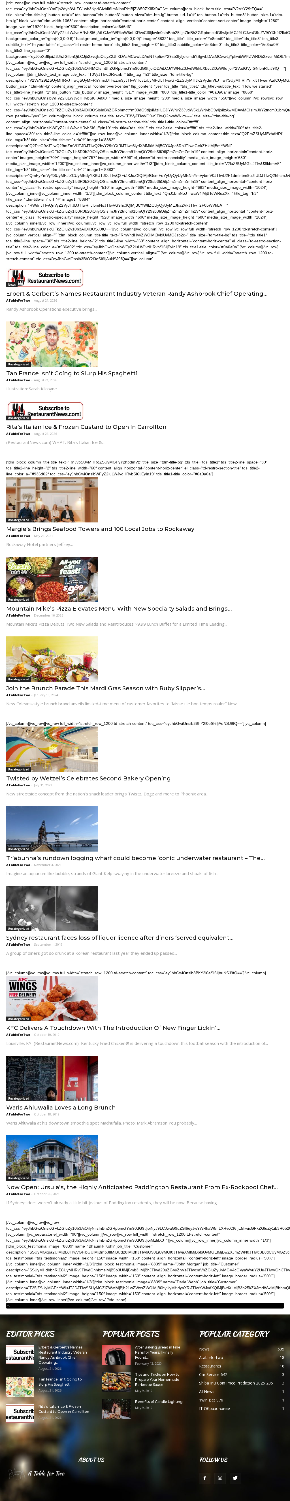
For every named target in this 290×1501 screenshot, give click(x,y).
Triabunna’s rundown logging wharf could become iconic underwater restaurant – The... (135, 858)
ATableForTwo (18, 300)
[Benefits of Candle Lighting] (116, 1409)
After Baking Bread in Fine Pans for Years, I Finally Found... (157, 1352)
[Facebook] (204, 1478)
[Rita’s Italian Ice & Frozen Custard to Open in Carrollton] (145, 410)
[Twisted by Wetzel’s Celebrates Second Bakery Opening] (145, 749)
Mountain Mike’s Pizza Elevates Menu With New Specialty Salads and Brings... (119, 608)
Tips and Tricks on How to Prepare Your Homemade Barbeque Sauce (157, 1379)
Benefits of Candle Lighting (159, 1402)
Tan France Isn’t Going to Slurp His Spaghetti (71, 373)
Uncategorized (18, 364)
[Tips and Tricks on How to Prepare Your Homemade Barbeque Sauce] (116, 1382)
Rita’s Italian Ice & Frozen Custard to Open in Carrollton (86, 427)
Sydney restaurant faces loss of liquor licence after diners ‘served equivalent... (120, 937)
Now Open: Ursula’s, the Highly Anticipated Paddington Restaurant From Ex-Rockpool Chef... (142, 1187)
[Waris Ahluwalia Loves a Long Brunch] (145, 1078)
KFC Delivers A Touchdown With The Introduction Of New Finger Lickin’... (113, 1027)
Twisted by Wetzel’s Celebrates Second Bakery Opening (88, 778)
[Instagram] (220, 1478)
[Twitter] (235, 1478)
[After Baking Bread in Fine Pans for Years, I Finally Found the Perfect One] (116, 1355)
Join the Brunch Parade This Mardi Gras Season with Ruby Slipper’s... (105, 688)
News (12, 285)
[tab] (145, 1306)
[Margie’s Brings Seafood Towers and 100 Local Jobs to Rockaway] (145, 499)
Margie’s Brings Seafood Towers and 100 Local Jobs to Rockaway (100, 529)
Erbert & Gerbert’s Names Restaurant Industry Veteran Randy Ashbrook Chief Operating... (137, 293)
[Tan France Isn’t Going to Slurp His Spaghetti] (145, 344)
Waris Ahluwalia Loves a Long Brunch (61, 1107)
